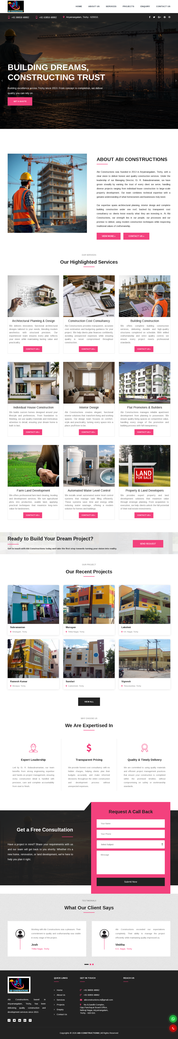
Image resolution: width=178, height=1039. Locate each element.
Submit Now (130, 881)
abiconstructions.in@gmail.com (98, 1000)
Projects (128, 6)
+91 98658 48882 (20, 17)
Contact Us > (136, 236)
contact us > (32, 349)
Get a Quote (19, 101)
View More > (108, 236)
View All (89, 702)
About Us (94, 6)
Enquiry (145, 6)
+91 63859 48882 (48, 17)
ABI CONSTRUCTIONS (88, 1033)
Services (111, 6)
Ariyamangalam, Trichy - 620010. (82, 17)
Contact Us (163, 6)
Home (79, 6)
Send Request (148, 543)
